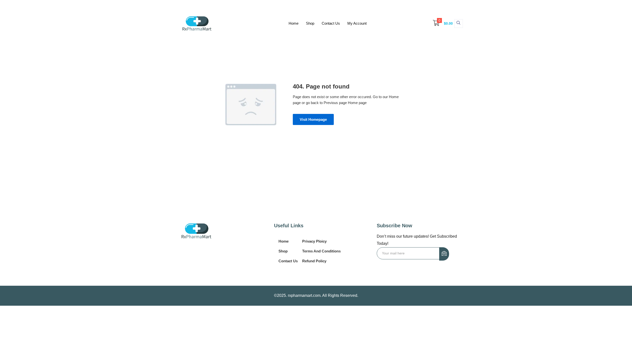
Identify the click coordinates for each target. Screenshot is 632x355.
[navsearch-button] (458, 23)
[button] (440, 23)
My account (357, 23)
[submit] (444, 254)
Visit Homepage (313, 119)
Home (293, 23)
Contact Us (331, 23)
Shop (310, 23)
